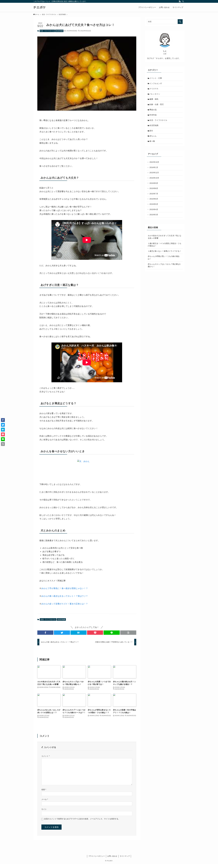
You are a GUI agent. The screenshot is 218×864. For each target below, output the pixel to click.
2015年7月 (153, 194)
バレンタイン (154, 94)
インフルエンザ (155, 83)
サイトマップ (125, 856)
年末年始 (153, 115)
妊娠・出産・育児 (156, 104)
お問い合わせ (112, 856)
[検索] (183, 1)
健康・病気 (153, 99)
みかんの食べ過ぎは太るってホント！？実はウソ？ (64, 596)
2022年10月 (154, 162)
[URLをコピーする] (128, 632)
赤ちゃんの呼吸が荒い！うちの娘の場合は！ (164, 257)
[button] (45, 632)
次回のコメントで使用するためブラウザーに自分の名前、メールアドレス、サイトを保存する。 (82, 819)
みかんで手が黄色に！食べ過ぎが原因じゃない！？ (64, 588)
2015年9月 (153, 183)
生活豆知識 (59, 31)
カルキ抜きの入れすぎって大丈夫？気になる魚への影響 (164, 237)
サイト (44, 809)
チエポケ (39, 7)
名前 (43, 790)
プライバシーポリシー (96, 856)
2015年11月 (154, 173)
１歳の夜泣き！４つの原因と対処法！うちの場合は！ (164, 244)
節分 (151, 131)
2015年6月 (153, 199)
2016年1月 (153, 167)
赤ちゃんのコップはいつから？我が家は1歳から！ (164, 265)
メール (44, 799)
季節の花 (153, 110)
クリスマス (153, 89)
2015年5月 (153, 204)
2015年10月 (154, 178)
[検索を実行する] (180, 21)
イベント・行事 (155, 78)
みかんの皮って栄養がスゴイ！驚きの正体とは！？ (64, 604)
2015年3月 (153, 215)
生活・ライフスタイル (47, 31)
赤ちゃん (153, 136)
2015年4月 (153, 209)
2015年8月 (153, 188)
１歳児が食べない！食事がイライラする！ (164, 251)
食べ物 (152, 141)
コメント (45, 756)
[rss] (179, 1)
